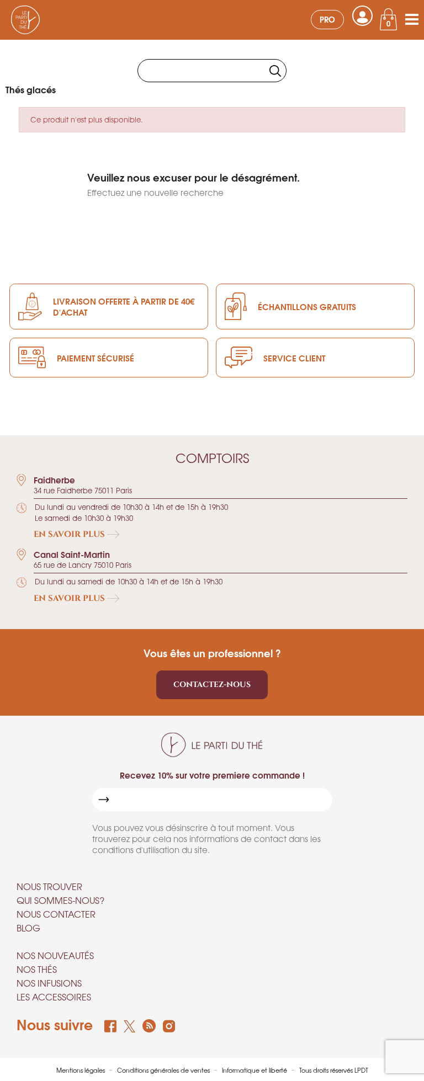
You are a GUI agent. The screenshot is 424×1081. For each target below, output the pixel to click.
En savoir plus (70, 534)
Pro (327, 19)
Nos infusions (49, 982)
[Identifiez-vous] (362, 16)
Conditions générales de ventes (164, 1070)
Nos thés (37, 969)
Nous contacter (56, 913)
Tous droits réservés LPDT (333, 1070)
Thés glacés (31, 89)
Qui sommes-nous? (60, 900)
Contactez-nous (212, 684)
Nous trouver (49, 886)
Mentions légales (81, 1070)
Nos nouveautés (55, 955)
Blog (28, 927)
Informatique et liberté (255, 1070)
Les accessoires (54, 996)
